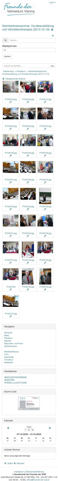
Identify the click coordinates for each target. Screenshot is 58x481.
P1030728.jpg (45, 206)
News (6, 335)
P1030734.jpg (45, 126)
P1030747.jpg (45, 99)
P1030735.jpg (45, 286)
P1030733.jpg (45, 179)
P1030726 (11, 286)
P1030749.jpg (28, 152)
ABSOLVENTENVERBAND (15, 377)
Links (6, 354)
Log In (52, 2)
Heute (29, 427)
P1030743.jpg (28, 286)
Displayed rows (9, 46)
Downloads (9, 357)
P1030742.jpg (11, 99)
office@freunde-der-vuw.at (38, 479)
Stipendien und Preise (13, 343)
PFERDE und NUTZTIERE (15, 382)
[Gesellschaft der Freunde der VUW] (18, 9)
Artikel (10, 463)
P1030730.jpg (11, 206)
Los (52, 65)
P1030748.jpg (28, 126)
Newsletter (8, 362)
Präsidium (8, 338)
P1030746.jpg (28, 99)
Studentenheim (10, 346)
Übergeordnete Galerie (15, 78)
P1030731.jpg (11, 179)
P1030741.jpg (11, 233)
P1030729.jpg (28, 206)
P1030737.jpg (11, 260)
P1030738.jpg (11, 152)
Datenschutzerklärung (34, 471)
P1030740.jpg (11, 126)
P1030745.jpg (45, 152)
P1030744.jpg (28, 233)
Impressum (19, 471)
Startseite (8, 332)
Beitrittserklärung (11, 351)
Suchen (7, 56)
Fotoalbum (21, 71)
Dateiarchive (8, 71)
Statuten (7, 340)
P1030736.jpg (45, 233)
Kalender (20, 463)
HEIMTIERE (9, 380)
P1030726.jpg (45, 260)
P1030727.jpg (11, 313)
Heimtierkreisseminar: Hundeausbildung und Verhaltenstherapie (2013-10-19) (28, 27)
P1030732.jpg (28, 260)
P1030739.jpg (28, 179)
